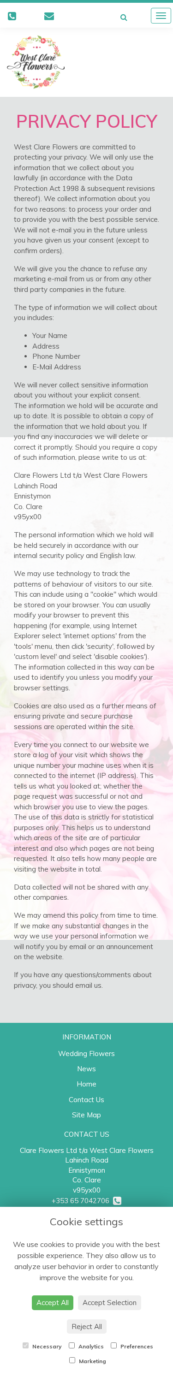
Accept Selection (110, 1302)
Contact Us (86, 1099)
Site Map (86, 1114)
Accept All (52, 1302)
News (86, 1068)
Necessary (46, 1346)
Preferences (136, 1346)
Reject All (87, 1326)
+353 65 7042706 (82, 1200)
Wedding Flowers (86, 1053)
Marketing (92, 1361)
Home (86, 1084)
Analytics (90, 1346)
